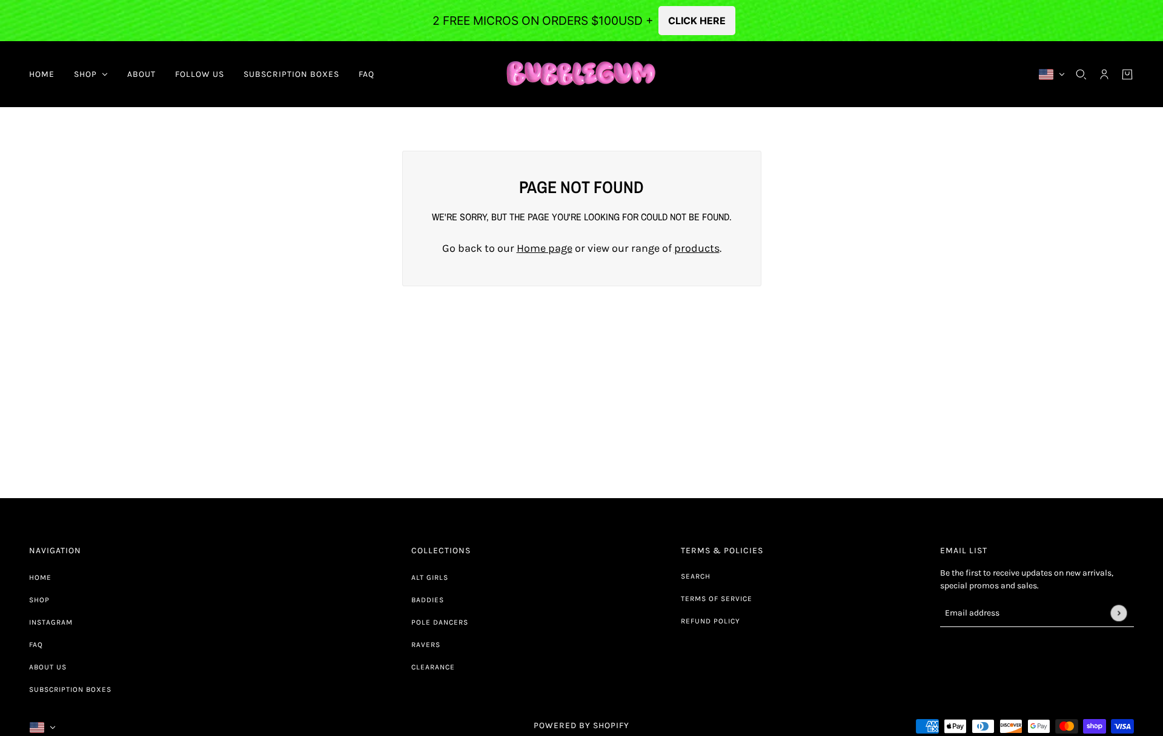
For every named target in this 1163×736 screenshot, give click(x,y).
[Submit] (1118, 613)
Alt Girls (429, 577)
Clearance (433, 667)
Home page (544, 248)
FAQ (36, 644)
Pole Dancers (439, 622)
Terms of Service (716, 598)
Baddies (427, 600)
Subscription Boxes (70, 689)
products (697, 248)
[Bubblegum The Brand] (582, 74)
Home (40, 577)
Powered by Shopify (581, 725)
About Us (48, 667)
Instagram (51, 622)
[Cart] (1127, 74)
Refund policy (710, 621)
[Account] (1104, 74)
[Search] (1081, 74)
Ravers (425, 644)
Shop (39, 600)
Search (696, 576)
